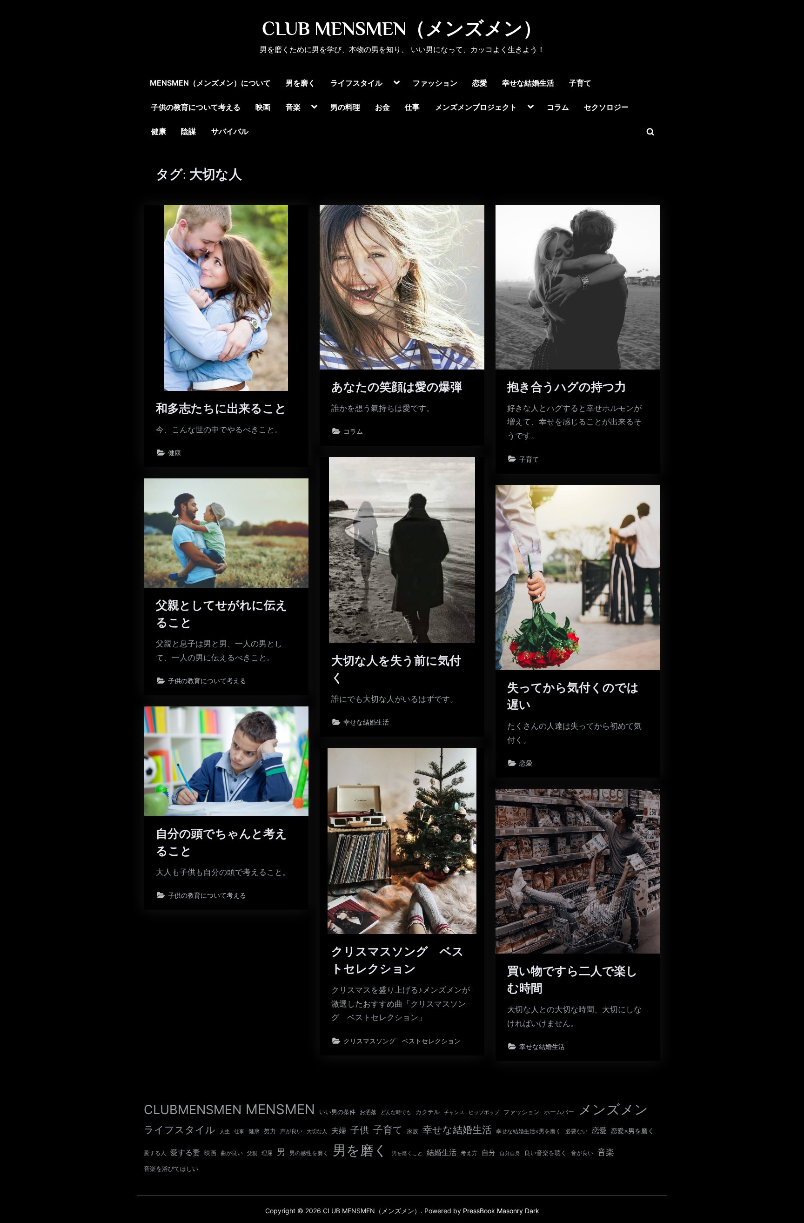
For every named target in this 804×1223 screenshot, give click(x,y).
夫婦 (338, 1130)
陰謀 (188, 131)
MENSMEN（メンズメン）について (210, 82)
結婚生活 (441, 1152)
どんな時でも (396, 1112)
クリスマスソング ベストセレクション (402, 1041)
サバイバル (229, 131)
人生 (225, 1131)
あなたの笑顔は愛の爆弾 (396, 387)
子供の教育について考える (196, 107)
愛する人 (155, 1152)
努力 (270, 1131)
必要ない (576, 1131)
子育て (580, 82)
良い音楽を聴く (545, 1152)
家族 (412, 1131)
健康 (158, 131)
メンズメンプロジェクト (476, 107)
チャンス (454, 1112)
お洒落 (368, 1112)
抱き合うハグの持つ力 (566, 387)
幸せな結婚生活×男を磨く (528, 1131)
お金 (382, 107)
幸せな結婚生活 (528, 82)
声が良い (291, 1131)
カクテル (427, 1111)
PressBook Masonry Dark (501, 1211)
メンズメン (613, 1109)
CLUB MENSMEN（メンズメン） (402, 28)
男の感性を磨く (308, 1152)
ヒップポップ (484, 1112)
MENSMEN (280, 1109)
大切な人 (317, 1131)
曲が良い (232, 1152)
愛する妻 (185, 1152)
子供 (359, 1130)
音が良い (582, 1152)
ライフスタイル (356, 82)
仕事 (412, 107)
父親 (252, 1153)
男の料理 (345, 107)
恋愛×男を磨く (632, 1131)
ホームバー (559, 1111)
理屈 (267, 1153)
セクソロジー (606, 107)
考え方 (469, 1153)
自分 (489, 1153)
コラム (558, 107)
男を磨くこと (407, 1153)
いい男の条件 (337, 1111)
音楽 (293, 107)
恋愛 (479, 82)
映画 (262, 107)
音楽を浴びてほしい (171, 1168)
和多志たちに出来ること (221, 408)
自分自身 (510, 1153)
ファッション (435, 82)
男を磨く (300, 82)
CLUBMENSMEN (192, 1109)
